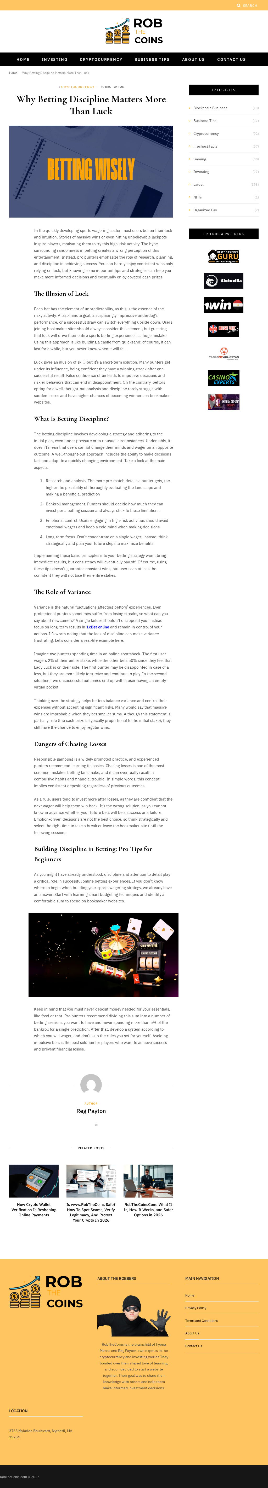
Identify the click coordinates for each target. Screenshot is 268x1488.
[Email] (14, 286)
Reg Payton (114, 87)
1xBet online (97, 626)
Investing (55, 59)
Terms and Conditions (201, 1320)
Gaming (199, 158)
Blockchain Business (210, 107)
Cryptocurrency (101, 59)
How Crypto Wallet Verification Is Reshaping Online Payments (34, 1209)
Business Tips (152, 59)
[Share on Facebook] (14, 246)
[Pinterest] (14, 273)
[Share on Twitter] (14, 259)
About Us (193, 59)
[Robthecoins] (134, 31)
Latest (198, 184)
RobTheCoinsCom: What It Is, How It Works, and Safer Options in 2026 (148, 1209)
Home (23, 59)
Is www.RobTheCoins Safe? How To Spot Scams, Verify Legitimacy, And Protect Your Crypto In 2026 (90, 1212)
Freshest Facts (205, 146)
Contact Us (231, 59)
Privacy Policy (195, 1307)
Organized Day (205, 209)
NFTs (197, 197)
